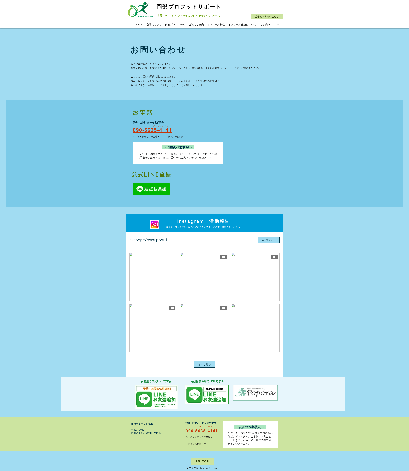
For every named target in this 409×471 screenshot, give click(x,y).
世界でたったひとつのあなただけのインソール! (189, 16)
